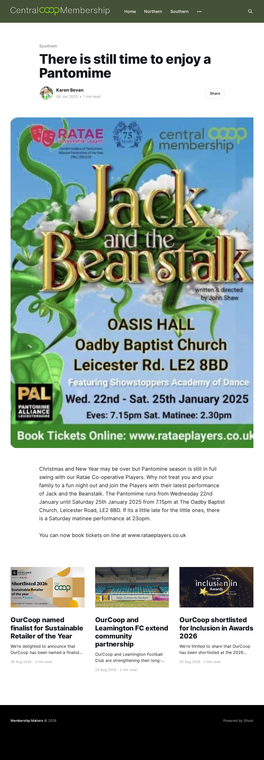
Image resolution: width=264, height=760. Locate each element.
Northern (153, 11)
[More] (199, 11)
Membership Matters (27, 720)
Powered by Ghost (238, 720)
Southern (179, 11)
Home (130, 11)
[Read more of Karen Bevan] (46, 93)
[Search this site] (250, 11)
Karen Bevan (70, 90)
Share (215, 93)
